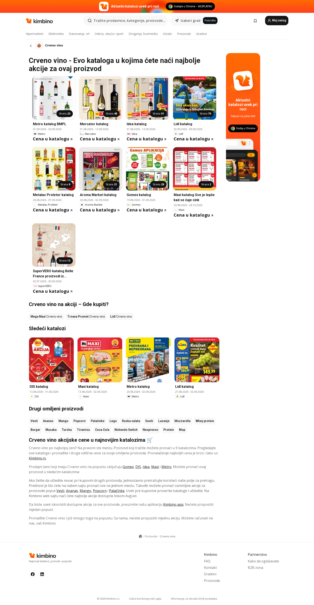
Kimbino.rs (37, 458)
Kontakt (210, 567)
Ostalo (167, 34)
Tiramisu (83, 429)
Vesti (34, 421)
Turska (67, 429)
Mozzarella (183, 421)
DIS (138, 466)
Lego (113, 421)
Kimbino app (173, 504)
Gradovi (201, 34)
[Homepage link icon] (140, 536)
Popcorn (79, 421)
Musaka (51, 429)
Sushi (149, 421)
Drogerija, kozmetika (143, 34)
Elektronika (56, 34)
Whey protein (205, 421)
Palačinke (97, 421)
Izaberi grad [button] (190, 20)
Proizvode (184, 34)
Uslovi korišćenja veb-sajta (145, 599)
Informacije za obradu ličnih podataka (194, 599)
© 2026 (108, 599)
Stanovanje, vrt (79, 34)
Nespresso (150, 429)
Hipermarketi (34, 34)
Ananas (48, 421)
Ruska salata (131, 421)
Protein (168, 429)
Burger (35, 429)
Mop (182, 429)
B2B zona (255, 567)
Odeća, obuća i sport (109, 34)
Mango (63, 421)
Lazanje (163, 421)
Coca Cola (102, 429)
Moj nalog (278, 20)
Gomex (128, 466)
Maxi (155, 466)
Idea (146, 466)
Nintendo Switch (126, 429)
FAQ (207, 561)
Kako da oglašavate (263, 561)
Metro (166, 466)
